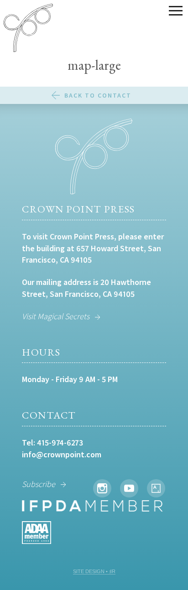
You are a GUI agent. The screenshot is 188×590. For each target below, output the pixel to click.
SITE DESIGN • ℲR (94, 571)
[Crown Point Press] (28, 29)
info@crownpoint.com (61, 454)
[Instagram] (102, 488)
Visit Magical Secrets (55, 316)
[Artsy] (156, 488)
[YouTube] (129, 488)
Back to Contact (97, 95)
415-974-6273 (60, 442)
